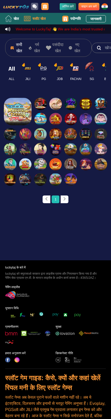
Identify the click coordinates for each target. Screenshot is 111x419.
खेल (16, 18)
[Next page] (64, 199)
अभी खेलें (17, 116)
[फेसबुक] (7, 359)
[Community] (34, 6)
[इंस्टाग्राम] (17, 359)
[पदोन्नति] (45, 6)
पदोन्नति (75, 18)
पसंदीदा (17, 104)
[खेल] (16, 6)
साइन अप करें (89, 6)
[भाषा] (104, 6)
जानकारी (95, 19)
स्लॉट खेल (39, 18)
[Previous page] (46, 199)
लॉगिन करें (68, 6)
